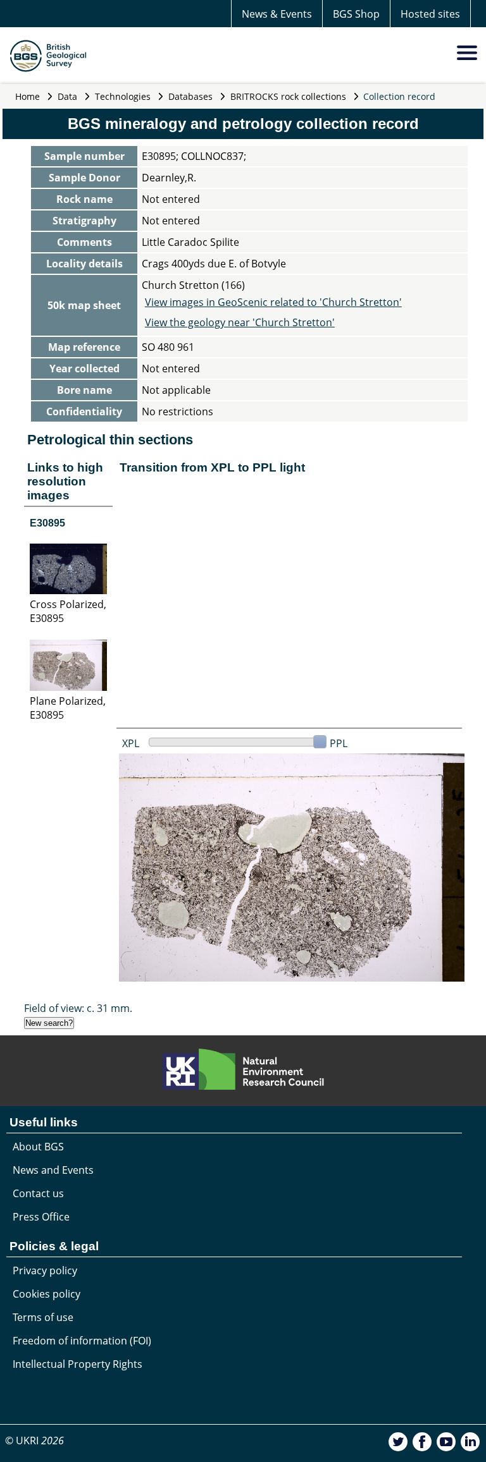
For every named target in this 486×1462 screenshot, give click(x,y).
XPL (130, 743)
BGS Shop (356, 14)
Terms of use (43, 1317)
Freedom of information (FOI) (82, 1341)
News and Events (53, 1170)
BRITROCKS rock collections (288, 96)
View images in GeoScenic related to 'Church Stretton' (273, 302)
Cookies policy (46, 1294)
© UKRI (34, 1440)
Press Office (41, 1217)
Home (27, 96)
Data (67, 96)
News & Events (277, 14)
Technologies (123, 96)
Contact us (38, 1193)
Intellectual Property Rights (77, 1364)
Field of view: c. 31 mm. (78, 1008)
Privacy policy (45, 1270)
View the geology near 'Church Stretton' (240, 322)
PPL (338, 743)
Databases (190, 96)
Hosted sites (430, 14)
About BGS (38, 1147)
